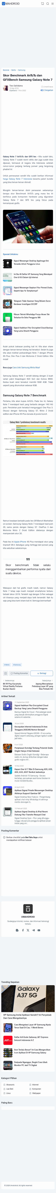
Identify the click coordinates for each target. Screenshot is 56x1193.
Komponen (36, 1089)
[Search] (47, 3)
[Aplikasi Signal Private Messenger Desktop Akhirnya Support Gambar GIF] (7, 795)
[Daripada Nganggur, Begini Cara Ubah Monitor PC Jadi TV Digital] (8, 1069)
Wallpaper (36, 1093)
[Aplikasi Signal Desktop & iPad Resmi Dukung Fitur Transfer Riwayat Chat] (7, 816)
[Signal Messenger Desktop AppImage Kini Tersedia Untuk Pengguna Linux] (7, 268)
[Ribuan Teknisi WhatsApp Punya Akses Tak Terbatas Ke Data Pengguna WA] (7, 321)
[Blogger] (17, 931)
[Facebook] (22, 931)
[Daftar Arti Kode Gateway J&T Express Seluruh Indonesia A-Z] (8, 1044)
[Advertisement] (28, 37)
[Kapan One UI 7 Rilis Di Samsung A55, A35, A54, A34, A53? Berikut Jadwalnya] (7, 773)
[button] (47, 90)
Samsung (17, 665)
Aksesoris (10, 1085)
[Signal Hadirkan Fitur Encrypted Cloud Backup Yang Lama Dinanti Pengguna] (7, 335)
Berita (7, 665)
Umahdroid (11, 3)
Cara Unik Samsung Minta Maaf (26, 367)
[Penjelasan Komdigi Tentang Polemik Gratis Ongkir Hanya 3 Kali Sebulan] (7, 752)
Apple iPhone (20, 542)
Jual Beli (9, 1089)
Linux (8, 1093)
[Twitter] (28, 931)
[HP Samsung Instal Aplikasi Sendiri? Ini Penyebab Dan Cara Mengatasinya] (28, 1011)
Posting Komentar (21, 673)
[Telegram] (33, 931)
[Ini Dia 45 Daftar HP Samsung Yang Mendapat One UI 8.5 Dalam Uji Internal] (7, 281)
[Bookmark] (5, 674)
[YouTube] (39, 931)
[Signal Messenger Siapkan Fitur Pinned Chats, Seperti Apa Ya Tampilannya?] (7, 294)
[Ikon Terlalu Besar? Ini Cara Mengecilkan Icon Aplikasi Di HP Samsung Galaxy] (8, 1057)
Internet (35, 1085)
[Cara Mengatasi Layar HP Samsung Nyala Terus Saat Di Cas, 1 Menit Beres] (8, 1032)
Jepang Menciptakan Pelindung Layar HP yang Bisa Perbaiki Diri (42, 686)
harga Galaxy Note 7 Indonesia (17, 179)
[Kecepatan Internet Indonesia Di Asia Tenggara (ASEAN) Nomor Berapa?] (7, 731)
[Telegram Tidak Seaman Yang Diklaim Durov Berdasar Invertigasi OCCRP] (7, 308)
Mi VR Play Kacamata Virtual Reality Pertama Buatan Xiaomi (12, 686)
